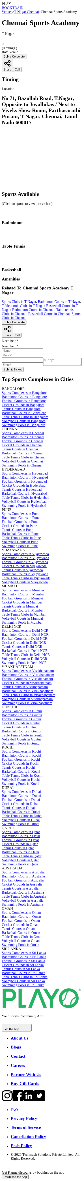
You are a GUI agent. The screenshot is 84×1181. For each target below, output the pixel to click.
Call (17, 335)
